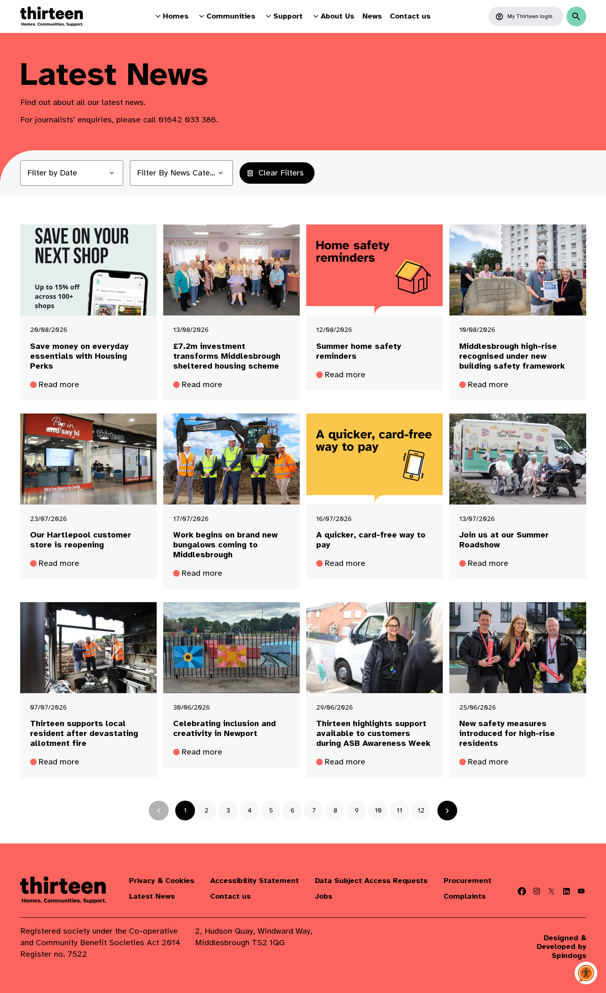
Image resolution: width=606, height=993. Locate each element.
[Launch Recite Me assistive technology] (586, 973)
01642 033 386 (187, 119)
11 (399, 810)
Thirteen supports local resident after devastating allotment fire (84, 733)
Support (288, 16)
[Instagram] (537, 891)
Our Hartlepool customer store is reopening (80, 540)
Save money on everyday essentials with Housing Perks (79, 356)
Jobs (323, 896)
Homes (175, 16)
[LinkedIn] (566, 891)
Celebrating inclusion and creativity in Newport (224, 728)
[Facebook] (522, 891)
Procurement (467, 880)
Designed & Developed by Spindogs (561, 947)
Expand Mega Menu (158, 16)
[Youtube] (581, 891)
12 (421, 810)
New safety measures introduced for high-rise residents (507, 733)
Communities (231, 16)
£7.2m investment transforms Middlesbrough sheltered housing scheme (226, 356)
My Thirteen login (529, 16)
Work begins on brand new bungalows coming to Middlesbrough (225, 545)
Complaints (465, 896)
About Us (337, 16)
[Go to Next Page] (447, 810)
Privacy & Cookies (161, 880)
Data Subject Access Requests (371, 880)
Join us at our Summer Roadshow (504, 540)
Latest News (152, 896)
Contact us (410, 16)
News (372, 16)
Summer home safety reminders (358, 351)
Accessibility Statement (254, 880)
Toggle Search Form (576, 16)
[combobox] (181, 173)
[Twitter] (552, 891)
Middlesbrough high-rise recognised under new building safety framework (512, 356)
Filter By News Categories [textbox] (181, 173)
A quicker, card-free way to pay (370, 540)
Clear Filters (281, 173)
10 (378, 810)
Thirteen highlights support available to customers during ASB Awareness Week (373, 733)
